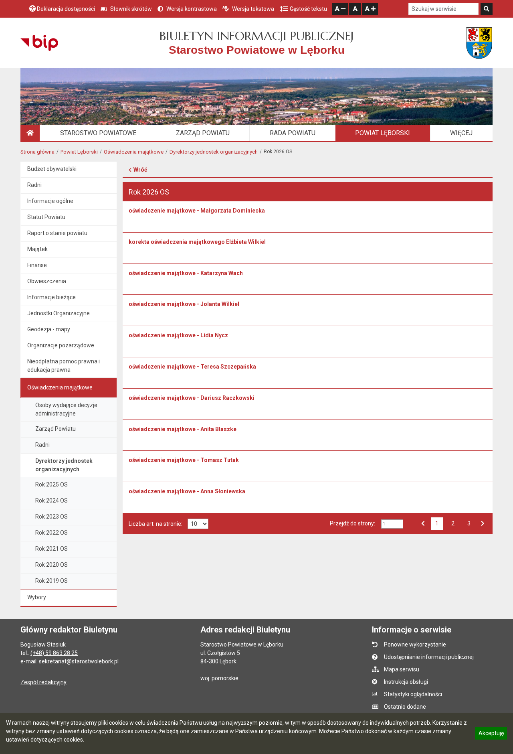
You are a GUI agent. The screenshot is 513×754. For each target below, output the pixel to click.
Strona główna (37, 152)
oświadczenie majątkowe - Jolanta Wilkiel (184, 304)
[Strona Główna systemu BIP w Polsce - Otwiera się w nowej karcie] (39, 43)
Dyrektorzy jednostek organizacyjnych (214, 152)
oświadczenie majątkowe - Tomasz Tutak (184, 460)
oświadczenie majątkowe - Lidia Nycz (178, 335)
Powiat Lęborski (79, 152)
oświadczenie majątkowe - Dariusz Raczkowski (191, 398)
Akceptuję (491, 734)
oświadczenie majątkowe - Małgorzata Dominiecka (197, 210)
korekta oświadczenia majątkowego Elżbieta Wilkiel (197, 242)
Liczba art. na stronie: (155, 524)
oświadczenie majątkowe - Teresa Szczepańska (192, 366)
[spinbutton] (392, 524)
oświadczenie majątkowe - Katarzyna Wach (186, 273)
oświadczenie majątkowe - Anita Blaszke (182, 429)
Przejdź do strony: (352, 523)
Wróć (140, 169)
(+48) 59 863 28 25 (54, 653)
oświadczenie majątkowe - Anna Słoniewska (187, 491)
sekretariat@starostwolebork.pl (79, 661)
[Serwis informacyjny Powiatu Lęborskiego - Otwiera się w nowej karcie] (479, 42)
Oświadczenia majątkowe (134, 152)
